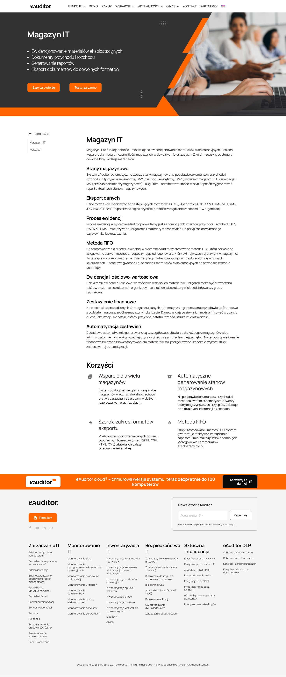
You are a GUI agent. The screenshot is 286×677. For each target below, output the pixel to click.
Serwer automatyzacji (41, 602)
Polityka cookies (163, 664)
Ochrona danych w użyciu (238, 558)
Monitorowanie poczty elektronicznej (81, 600)
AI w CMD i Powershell (197, 569)
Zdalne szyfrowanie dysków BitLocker (161, 560)
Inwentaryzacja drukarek (120, 602)
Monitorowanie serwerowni (84, 613)
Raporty (33, 613)
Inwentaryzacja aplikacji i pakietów (120, 589)
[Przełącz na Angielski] (223, 6)
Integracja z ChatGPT (196, 581)
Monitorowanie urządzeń (82, 584)
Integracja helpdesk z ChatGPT (197, 588)
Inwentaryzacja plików (119, 596)
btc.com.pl (122, 664)
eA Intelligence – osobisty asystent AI (199, 597)
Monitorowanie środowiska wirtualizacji (83, 577)
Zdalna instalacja (38, 570)
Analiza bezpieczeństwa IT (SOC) (160, 592)
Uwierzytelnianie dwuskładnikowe (155, 606)
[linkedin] (44, 527)
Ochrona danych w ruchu (238, 552)
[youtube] (37, 527)
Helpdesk (34, 619)
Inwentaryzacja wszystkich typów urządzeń (122, 609)
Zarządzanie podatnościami (161, 613)
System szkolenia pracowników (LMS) (40, 626)
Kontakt (204, 664)
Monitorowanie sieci (79, 558)
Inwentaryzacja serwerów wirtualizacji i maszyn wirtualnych (121, 570)
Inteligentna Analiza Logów (200, 604)
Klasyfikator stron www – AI (200, 558)
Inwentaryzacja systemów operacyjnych (121, 580)
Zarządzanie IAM (38, 596)
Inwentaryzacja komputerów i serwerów (123, 560)
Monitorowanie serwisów (82, 608)
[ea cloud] (43, 481)
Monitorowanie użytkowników (76, 592)
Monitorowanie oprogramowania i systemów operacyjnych (85, 567)
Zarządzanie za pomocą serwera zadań (43, 562)
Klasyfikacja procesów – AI (199, 564)
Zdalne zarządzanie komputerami (40, 554)
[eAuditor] (41, 3)
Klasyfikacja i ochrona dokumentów (235, 571)
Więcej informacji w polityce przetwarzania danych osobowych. (207, 524)
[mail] (51, 527)
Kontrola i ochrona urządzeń (239, 563)
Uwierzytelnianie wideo (198, 575)
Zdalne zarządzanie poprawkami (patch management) (40, 579)
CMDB (110, 622)
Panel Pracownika (39, 642)
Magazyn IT (113, 616)
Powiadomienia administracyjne (38, 634)
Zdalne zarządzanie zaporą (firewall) (161, 568)
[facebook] (30, 527)
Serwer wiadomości (40, 607)
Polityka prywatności (186, 664)
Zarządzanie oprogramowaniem (40, 589)
